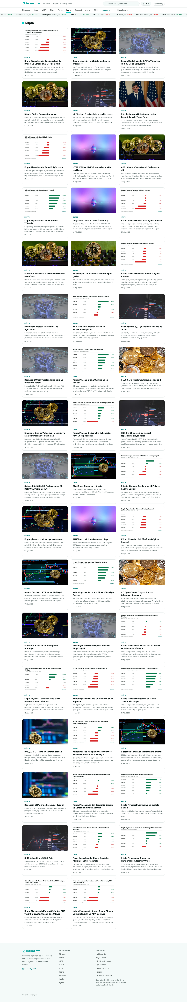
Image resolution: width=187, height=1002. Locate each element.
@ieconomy (158, 4)
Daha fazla (122, 10)
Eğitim (96, 10)
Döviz (52, 10)
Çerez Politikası (102, 968)
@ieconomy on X (29, 969)
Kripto (68, 10)
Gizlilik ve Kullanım (103, 961)
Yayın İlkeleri (101, 958)
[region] (93, 15)
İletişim (99, 972)
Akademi (106, 10)
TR (146, 4)
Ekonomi (78, 10)
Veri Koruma (101, 965)
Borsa (35, 10)
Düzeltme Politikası (104, 975)
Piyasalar (26, 10)
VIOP (44, 10)
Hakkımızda (101, 954)
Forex (60, 10)
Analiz (87, 10)
